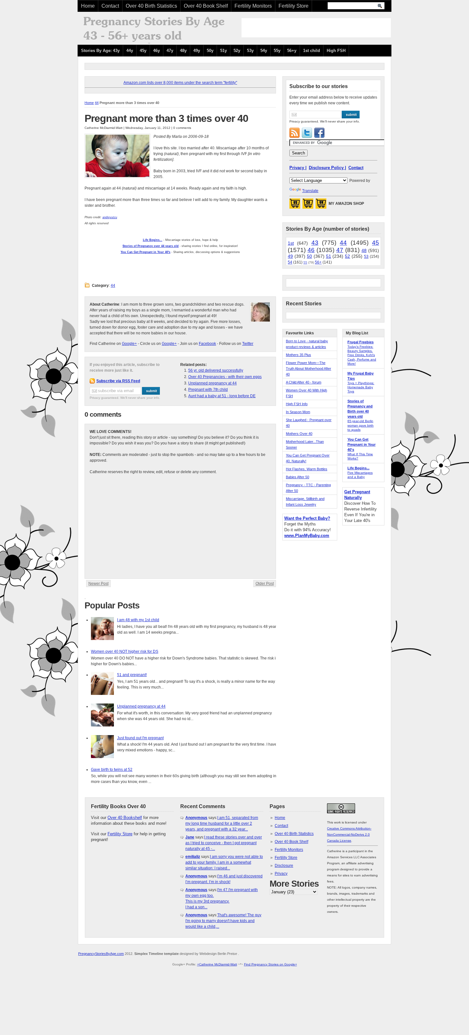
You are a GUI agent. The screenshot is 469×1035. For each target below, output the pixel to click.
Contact (110, 6)
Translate (310, 191)
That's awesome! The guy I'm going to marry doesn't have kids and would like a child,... (223, 921)
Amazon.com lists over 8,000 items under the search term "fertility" (180, 82)
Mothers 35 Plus (298, 355)
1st (291, 243)
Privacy (281, 873)
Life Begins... (358, 468)
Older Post (265, 583)
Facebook (207, 343)
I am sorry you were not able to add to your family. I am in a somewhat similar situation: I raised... (224, 862)
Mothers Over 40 (299, 434)
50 (309, 256)
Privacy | (298, 167)
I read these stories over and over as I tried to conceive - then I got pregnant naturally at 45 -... (223, 843)
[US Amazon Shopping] (294, 205)
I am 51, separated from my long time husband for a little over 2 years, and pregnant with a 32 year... (221, 823)
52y (237, 50)
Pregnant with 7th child (208, 389)
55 (305, 262)
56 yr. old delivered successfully (215, 370)
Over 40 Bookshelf (125, 817)
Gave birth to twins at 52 (111, 769)
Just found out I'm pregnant (140, 738)
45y (143, 50)
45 (375, 242)
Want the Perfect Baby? (307, 518)
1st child (311, 50)
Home (88, 6)
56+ (318, 262)
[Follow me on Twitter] (307, 133)
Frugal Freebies (360, 342)
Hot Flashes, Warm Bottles (306, 469)
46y (156, 50)
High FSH (336, 50)
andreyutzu (109, 217)
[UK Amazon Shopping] (321, 205)
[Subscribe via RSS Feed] (294, 133)
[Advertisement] (316, 27)
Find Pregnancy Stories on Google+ (270, 964)
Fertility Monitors (253, 6)
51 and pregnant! (132, 675)
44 (97, 103)
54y (263, 50)
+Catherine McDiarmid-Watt (217, 964)
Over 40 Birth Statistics (151, 6)
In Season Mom (298, 412)
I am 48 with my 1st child (138, 620)
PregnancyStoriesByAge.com (101, 954)
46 (311, 250)
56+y (291, 50)
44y (129, 50)
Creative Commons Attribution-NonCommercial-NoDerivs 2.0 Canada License (349, 834)
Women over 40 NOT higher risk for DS (124, 651)
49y (196, 50)
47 (339, 250)
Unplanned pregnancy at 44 (212, 383)
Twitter (247, 343)
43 (314, 242)
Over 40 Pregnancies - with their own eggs (225, 377)
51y (223, 50)
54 (290, 262)
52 (347, 256)
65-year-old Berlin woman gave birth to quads (360, 425)
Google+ (129, 343)
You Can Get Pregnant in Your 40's (361, 444)
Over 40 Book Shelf (206, 6)
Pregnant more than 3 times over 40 (166, 118)
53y (250, 50)
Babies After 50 (297, 477)
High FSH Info (297, 404)
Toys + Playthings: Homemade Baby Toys (360, 387)
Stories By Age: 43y (100, 50)
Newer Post (98, 583)
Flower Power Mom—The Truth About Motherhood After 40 (308, 368)
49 (290, 256)
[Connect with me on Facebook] (319, 133)
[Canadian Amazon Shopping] (307, 205)
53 (366, 256)
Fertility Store (294, 6)
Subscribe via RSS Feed (118, 381)
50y (210, 50)
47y (170, 50)
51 (328, 256)
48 (364, 250)
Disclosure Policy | (327, 167)
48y (183, 50)
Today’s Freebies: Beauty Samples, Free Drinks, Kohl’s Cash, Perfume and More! (361, 355)
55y (277, 50)
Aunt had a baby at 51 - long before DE (222, 396)
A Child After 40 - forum (303, 382)
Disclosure (284, 865)
